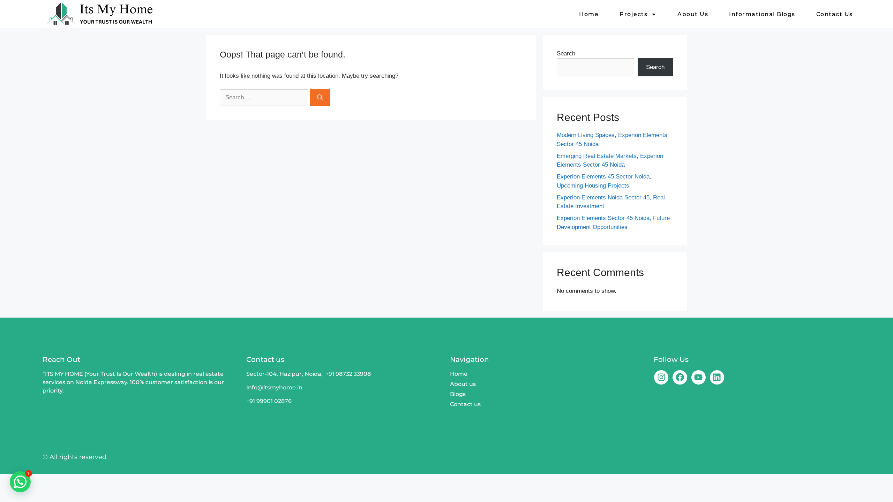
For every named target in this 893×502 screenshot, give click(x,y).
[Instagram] (661, 377)
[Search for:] (265, 97)
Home (589, 14)
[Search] (320, 97)
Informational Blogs (762, 14)
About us (692, 14)
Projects (633, 14)
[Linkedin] (717, 377)
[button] (20, 481)
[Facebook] (679, 377)
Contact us (834, 14)
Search (566, 53)
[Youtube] (698, 377)
